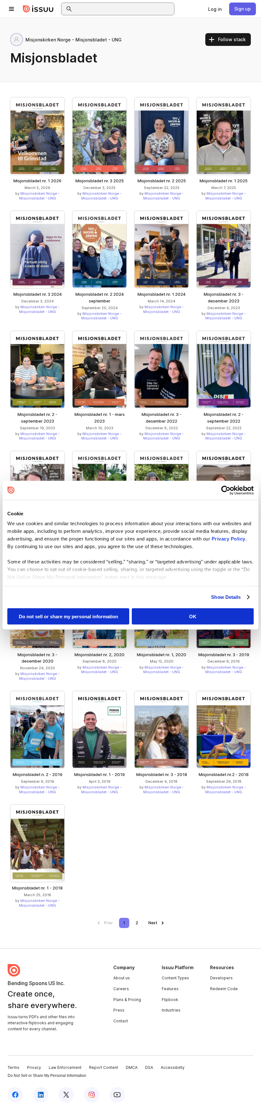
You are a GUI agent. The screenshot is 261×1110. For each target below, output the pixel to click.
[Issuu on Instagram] (91, 1094)
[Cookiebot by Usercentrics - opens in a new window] (226, 490)
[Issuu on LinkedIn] (40, 1094)
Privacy (34, 1067)
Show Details (226, 597)
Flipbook (170, 999)
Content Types (175, 978)
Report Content (103, 1067)
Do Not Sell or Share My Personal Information (47, 1075)
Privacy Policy (228, 538)
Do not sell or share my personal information (68, 616)
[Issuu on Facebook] (15, 1094)
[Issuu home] (38, 8)
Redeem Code (224, 988)
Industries (171, 1010)
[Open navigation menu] (11, 9)
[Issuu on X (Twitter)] (66, 1094)
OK (192, 616)
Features (170, 988)
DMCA (132, 1067)
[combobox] (123, 9)
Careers (121, 988)
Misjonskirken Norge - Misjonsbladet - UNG (39, 195)
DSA (149, 1067)
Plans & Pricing (127, 999)
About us (121, 978)
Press (118, 1010)
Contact (120, 1021)
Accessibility (173, 1067)
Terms (13, 1067)
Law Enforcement (65, 1067)
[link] (215, 9)
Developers (221, 978)
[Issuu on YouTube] (117, 1094)
